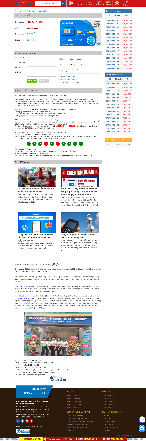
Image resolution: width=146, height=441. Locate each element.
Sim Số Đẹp (110, 144)
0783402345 (110, 132)
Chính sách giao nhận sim (69, 79)
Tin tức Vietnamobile (75, 404)
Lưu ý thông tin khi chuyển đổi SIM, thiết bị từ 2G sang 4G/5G (78, 236)
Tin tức (70, 392)
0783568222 (110, 111)
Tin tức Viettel (73, 395)
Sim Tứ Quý (31, 40)
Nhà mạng (107, 392)
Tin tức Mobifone (74, 398)
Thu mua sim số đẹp (122, 144)
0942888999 (110, 61)
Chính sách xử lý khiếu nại (77, 419)
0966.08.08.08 (35, 393)
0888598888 (110, 34)
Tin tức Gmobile (74, 407)
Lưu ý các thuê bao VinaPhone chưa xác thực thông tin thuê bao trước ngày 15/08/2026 (35, 237)
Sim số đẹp (107, 419)
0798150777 (110, 125)
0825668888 (110, 48)
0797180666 (110, 128)
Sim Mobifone (108, 398)
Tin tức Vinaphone (74, 401)
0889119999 (110, 24)
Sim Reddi (107, 430)
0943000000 (110, 58)
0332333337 (110, 91)
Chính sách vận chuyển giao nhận (80, 421)
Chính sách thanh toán (76, 416)
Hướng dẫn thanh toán (68, 76)
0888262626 (110, 65)
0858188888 (110, 20)
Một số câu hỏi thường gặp (69, 82)
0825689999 (110, 37)
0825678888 (110, 44)
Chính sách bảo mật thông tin (78, 427)
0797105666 (110, 121)
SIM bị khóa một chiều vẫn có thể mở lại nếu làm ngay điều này (36, 190)
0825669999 (110, 41)
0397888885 (110, 97)
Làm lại (43, 81)
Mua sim (32, 81)
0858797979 (110, 27)
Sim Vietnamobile (109, 404)
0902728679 (110, 104)
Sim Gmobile (108, 407)
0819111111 (110, 55)
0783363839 (110, 108)
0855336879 (110, 101)
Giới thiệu (71, 430)
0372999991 (110, 94)
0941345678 (110, 51)
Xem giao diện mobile (124, 435)
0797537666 (110, 118)
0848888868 (110, 68)
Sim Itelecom (108, 424)
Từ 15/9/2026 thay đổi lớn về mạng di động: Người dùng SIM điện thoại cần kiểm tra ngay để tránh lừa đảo (79, 192)
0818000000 (110, 31)
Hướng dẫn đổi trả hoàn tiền (78, 424)
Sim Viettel (107, 395)
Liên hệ (106, 416)
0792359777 (110, 115)
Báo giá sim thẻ (109, 421)
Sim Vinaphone (108, 401)
